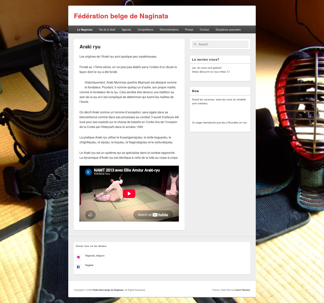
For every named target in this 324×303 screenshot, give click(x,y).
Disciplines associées (228, 29)
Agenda (126, 29)
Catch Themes (242, 290)
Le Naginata (84, 29)
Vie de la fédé (107, 29)
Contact (204, 29)
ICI (228, 71)
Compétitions (145, 29)
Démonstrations (169, 29)
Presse (189, 29)
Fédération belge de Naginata (121, 15)
